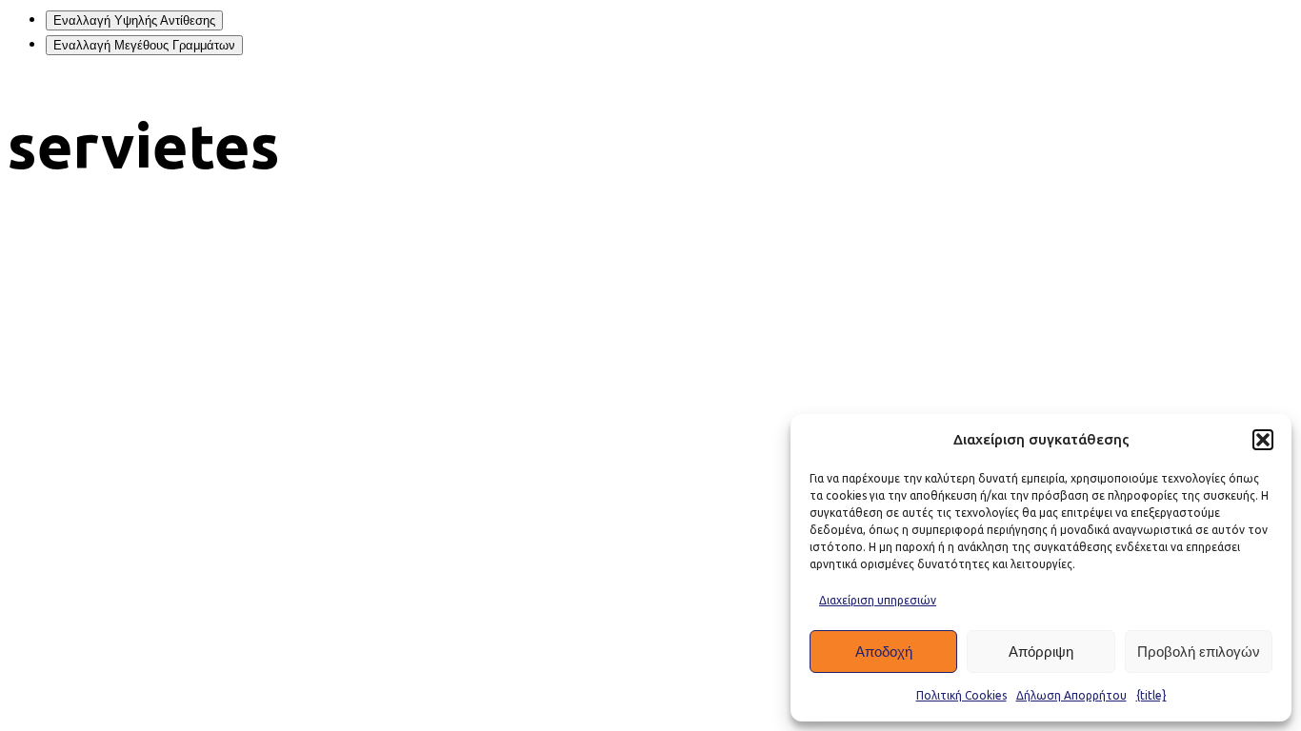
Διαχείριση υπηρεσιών (877, 600)
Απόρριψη (1041, 651)
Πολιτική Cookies (961, 695)
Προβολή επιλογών (1198, 651)
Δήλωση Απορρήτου (1071, 695)
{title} (1151, 695)
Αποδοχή (883, 651)
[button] (1262, 439)
